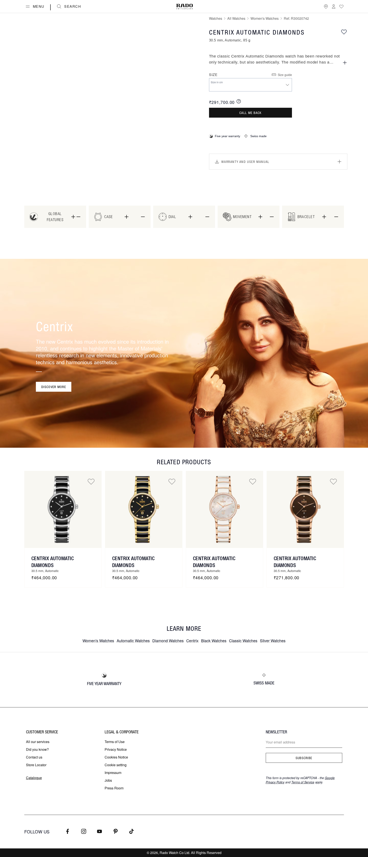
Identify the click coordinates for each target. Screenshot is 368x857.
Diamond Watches (168, 640)
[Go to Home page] (184, 6)
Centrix (192, 640)
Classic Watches (243, 640)
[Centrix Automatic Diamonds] (62, 509)
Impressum (113, 772)
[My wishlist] (341, 6)
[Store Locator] (325, 6)
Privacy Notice (116, 749)
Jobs (108, 780)
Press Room (114, 788)
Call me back (250, 113)
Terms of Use (115, 741)
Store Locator (36, 764)
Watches (215, 18)
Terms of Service (302, 782)
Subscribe (304, 758)
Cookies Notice (116, 757)
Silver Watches (273, 640)
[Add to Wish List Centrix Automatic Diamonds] (91, 481)
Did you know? (37, 749)
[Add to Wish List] (344, 31)
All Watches (236, 18)
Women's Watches (264, 18)
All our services (37, 741)
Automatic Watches (133, 640)
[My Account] (333, 6)
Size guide (285, 75)
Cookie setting (116, 764)
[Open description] (344, 62)
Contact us (34, 757)
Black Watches (213, 640)
